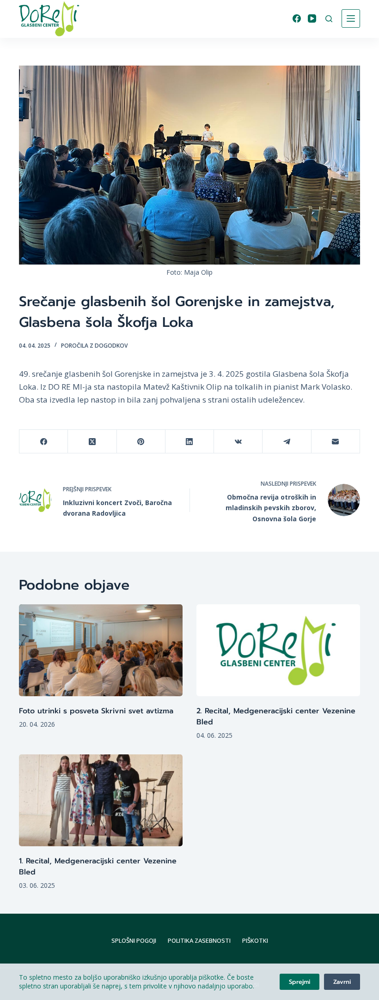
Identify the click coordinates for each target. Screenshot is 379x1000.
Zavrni (342, 981)
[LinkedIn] (189, 441)
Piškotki (255, 941)
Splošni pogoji (133, 941)
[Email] (336, 441)
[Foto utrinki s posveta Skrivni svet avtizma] (101, 650)
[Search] (328, 18)
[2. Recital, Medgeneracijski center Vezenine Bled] (278, 650)
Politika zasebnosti (199, 941)
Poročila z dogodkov (94, 345)
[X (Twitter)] (92, 441)
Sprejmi (299, 981)
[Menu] (351, 18)
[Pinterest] (141, 441)
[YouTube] (312, 18)
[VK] (238, 441)
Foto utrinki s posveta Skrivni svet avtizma (96, 711)
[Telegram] (287, 441)
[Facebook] (297, 18)
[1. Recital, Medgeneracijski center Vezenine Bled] (101, 800)
